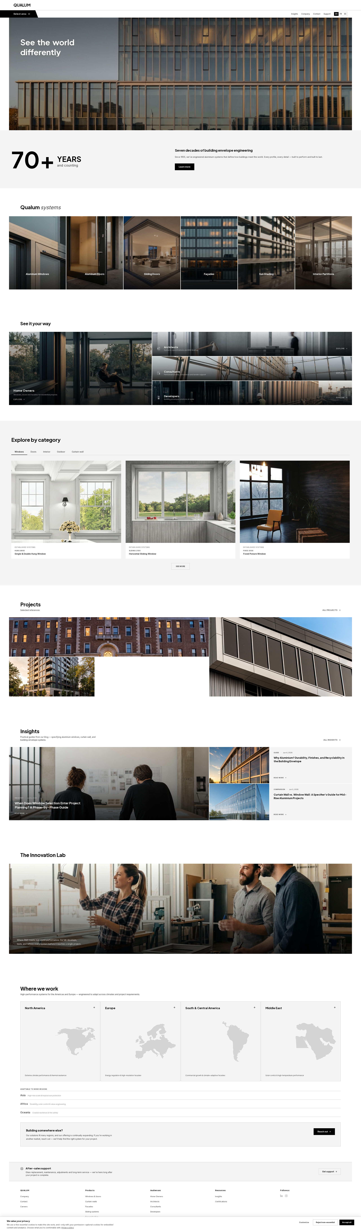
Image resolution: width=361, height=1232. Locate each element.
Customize (304, 1222)
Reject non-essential (325, 1222)
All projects (330, 610)
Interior (46, 452)
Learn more (184, 167)
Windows (19, 452)
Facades (89, 1206)
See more (180, 566)
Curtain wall (78, 452)
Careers (23, 1206)
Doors (33, 452)
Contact (316, 14)
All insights (330, 740)
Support (327, 14)
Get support (328, 1171)
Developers (155, 1211)
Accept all (346, 1222)
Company (305, 14)
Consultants (155, 1206)
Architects (154, 1201)
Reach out (323, 1131)
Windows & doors (93, 1196)
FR (341, 14)
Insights (294, 14)
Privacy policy (67, 1228)
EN (336, 14)
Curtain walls (91, 1201)
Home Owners (156, 1196)
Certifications (221, 1201)
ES (345, 14)
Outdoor (61, 452)
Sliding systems (92, 1211)
